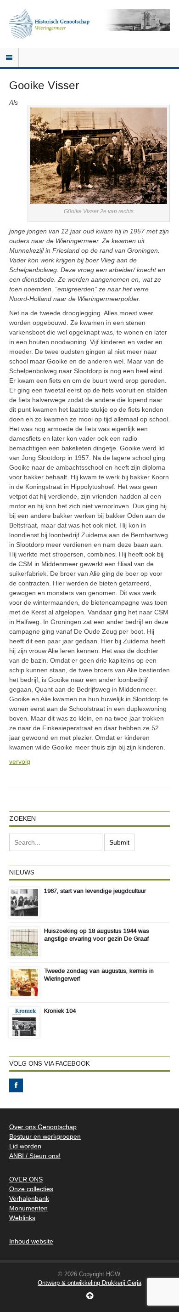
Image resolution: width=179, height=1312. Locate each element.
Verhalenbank (29, 1198)
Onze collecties (31, 1189)
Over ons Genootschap (43, 1126)
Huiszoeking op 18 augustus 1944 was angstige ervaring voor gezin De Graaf (96, 934)
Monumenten (28, 1208)
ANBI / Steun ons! (35, 1155)
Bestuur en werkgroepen (45, 1136)
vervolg (19, 761)
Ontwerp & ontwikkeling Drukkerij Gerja (89, 1282)
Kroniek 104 (60, 1010)
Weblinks (22, 1217)
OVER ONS (26, 1179)
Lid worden (25, 1146)
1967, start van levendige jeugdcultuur (95, 890)
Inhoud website (31, 1241)
